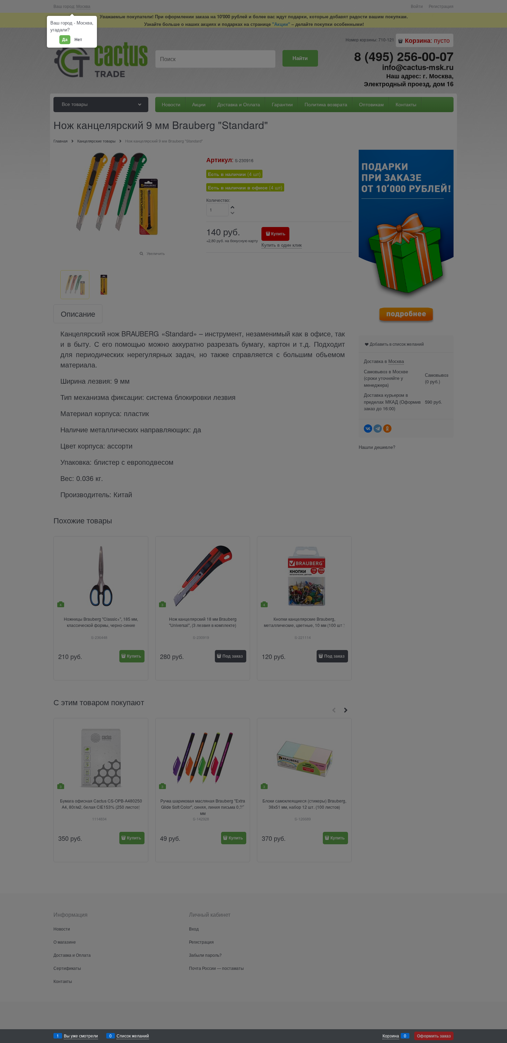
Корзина (390, 1036)
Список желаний (133, 1036)
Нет (78, 39)
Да (65, 39)
